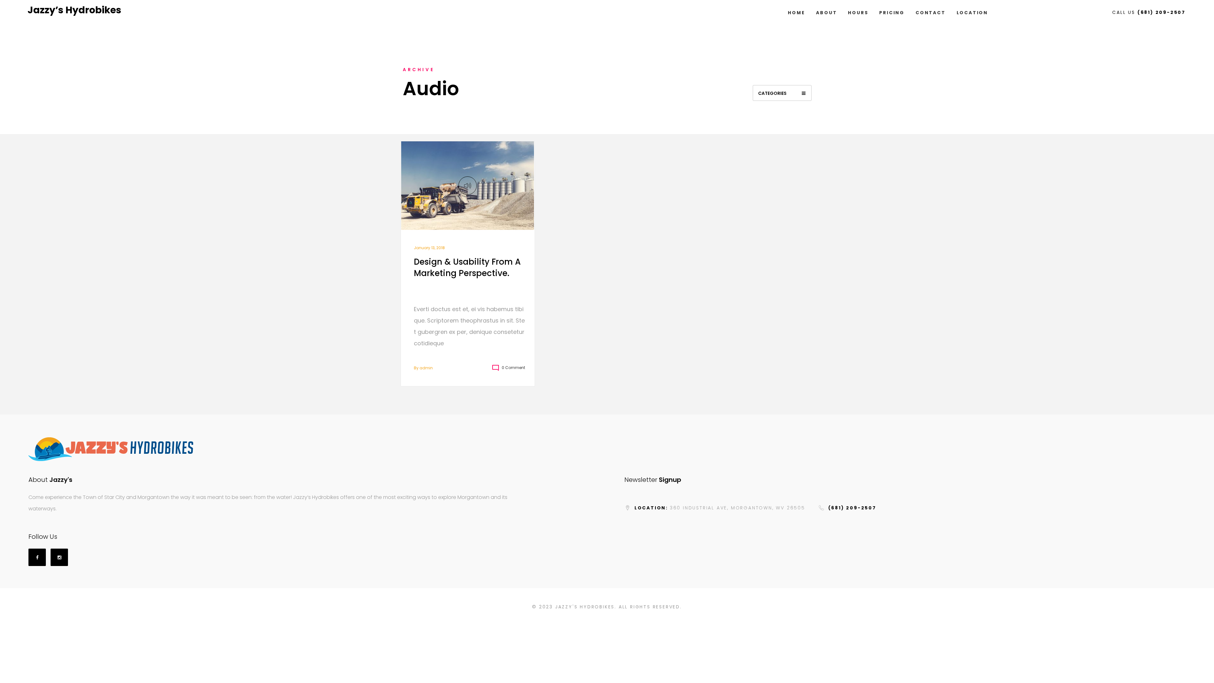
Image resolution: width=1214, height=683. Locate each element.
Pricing (891, 12)
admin (426, 368)
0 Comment (513, 367)
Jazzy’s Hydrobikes (74, 10)
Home (796, 12)
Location (972, 12)
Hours (858, 12)
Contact (931, 12)
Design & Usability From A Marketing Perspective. (467, 267)
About (826, 12)
